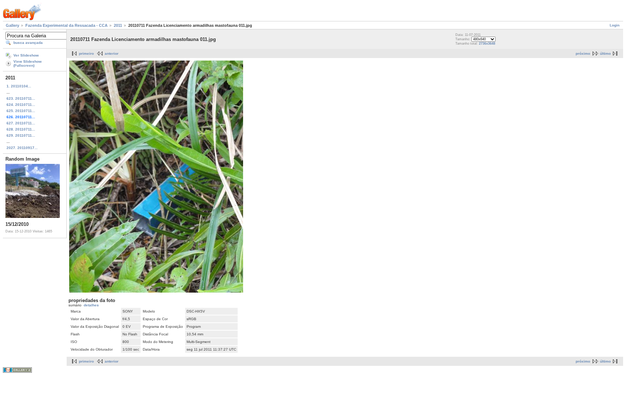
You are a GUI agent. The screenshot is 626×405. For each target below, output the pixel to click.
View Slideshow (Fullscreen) (27, 63)
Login (614, 25)
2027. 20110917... (22, 148)
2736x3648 (487, 43)
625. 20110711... (21, 111)
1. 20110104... (19, 86)
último (605, 53)
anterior (111, 53)
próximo (583, 53)
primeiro (86, 53)
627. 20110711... (21, 123)
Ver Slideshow (26, 55)
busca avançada (28, 43)
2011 (118, 25)
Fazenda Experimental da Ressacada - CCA (66, 25)
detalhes (91, 305)
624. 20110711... (21, 105)
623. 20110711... (21, 98)
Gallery (12, 25)
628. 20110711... (21, 129)
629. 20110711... (21, 135)
